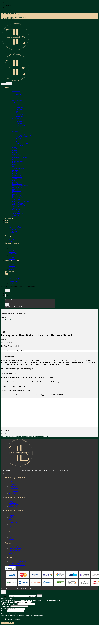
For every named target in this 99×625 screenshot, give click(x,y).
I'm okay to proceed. (14, 619)
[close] (3, 84)
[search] (39, 595)
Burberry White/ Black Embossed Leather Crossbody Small (25, 436)
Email (4, 611)
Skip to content (6, 10)
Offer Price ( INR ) (9, 604)
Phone (4, 608)
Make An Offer (8, 623)
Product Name (7, 602)
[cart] (5, 295)
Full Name (5, 606)
